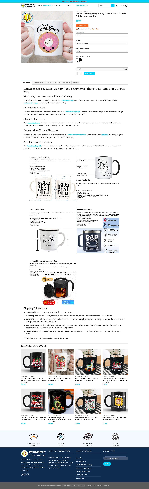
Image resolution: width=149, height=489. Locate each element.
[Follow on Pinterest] (28, 474)
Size (77, 48)
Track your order (81, 475)
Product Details (82, 25)
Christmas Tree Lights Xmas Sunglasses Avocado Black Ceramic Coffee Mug (59, 419)
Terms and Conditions (83, 468)
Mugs (90, 12)
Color (77, 56)
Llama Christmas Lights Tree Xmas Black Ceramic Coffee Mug (86, 379)
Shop (40, 5)
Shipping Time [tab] (51, 82)
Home (77, 12)
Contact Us (80, 478)
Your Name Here (80, 32)
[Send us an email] (25, 474)
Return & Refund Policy (84, 465)
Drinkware (47, 5)
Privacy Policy (81, 461)
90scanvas (48, 485)
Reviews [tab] (76, 82)
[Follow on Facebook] (22, 474)
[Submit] (112, 5)
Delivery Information (83, 471)
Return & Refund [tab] (64, 82)
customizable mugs (31, 103)
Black (80, 61)
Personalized (81, 5)
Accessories (69, 5)
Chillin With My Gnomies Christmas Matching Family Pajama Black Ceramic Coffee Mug (33, 380)
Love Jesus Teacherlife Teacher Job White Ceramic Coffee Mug (59, 379)
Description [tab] (26, 82)
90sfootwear (57, 485)
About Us (79, 458)
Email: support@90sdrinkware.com (60, 463)
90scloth (41, 485)
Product (78, 40)
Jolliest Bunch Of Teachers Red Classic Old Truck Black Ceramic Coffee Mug (33, 418)
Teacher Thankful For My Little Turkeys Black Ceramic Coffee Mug (115, 418)
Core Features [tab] (39, 82)
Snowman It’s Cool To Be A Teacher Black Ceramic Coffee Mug (86, 418)
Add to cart (89, 73)
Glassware (58, 5)
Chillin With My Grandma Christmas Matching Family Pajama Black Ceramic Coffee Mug (115, 380)
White (77, 61)
